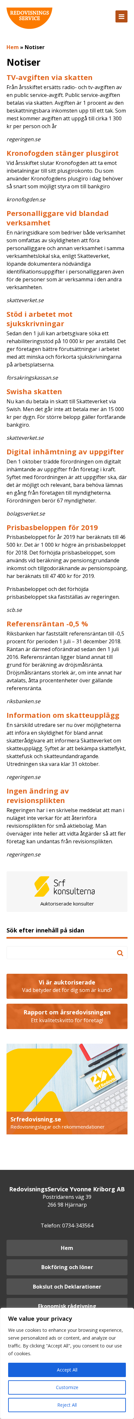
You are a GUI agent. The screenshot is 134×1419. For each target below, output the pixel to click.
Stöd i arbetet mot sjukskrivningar (40, 318)
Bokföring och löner (67, 1267)
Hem (13, 47)
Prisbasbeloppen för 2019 (52, 527)
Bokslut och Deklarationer (67, 1286)
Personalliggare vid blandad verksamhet (58, 217)
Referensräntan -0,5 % (47, 623)
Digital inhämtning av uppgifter (65, 451)
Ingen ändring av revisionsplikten (38, 795)
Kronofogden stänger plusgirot (63, 153)
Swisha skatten (34, 391)
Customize (67, 1387)
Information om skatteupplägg (63, 715)
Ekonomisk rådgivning (67, 1306)
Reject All (67, 1405)
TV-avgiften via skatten (50, 77)
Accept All (67, 1370)
